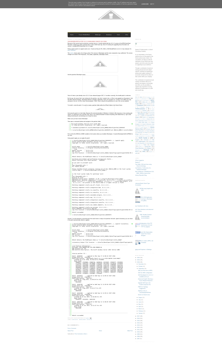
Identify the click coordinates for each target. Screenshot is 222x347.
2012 (138, 327)
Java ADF (145, 112)
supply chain (138, 144)
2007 (138, 338)
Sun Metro (149, 143)
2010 (138, 332)
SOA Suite (143, 138)
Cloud (148, 103)
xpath (151, 151)
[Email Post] (90, 318)
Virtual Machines (139, 148)
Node (139, 119)
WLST (137, 151)
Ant (136, 97)
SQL (153, 139)
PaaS (146, 132)
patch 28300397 (72, 50)
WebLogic (98, 34)
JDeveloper (82, 319)
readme (72, 53)
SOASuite (89, 319)
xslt (136, 153)
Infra (126, 34)
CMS (153, 103)
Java (138, 112)
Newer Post (70, 330)
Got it (152, 4)
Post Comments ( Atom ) (81, 334)
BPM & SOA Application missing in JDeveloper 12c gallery (146, 199)
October (140, 266)
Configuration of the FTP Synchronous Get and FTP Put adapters (146, 225)
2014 (138, 323)
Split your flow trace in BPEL (145, 270)
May (139, 304)
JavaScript (152, 112)
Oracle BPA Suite (143, 122)
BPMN (143, 103)
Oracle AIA (149, 119)
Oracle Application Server (141, 120)
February (140, 311)
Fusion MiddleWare (84, 34)
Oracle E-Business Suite (148, 124)
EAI (153, 105)
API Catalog (148, 97)
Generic (145, 110)
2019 (138, 259)
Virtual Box (148, 146)
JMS (139, 115)
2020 (138, 257)
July (139, 299)
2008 (138, 336)
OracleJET (140, 132)
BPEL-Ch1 (145, 102)
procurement (146, 134)
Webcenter (137, 150)
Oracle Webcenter (139, 130)
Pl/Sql (137, 134)
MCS (144, 117)
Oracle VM (149, 129)
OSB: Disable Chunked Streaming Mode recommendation (145, 216)
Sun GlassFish (141, 143)
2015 (138, 320)
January (140, 313)
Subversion (151, 141)
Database (109, 34)
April (139, 306)
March (140, 308)
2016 (138, 318)
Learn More (145, 4)
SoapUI (137, 139)
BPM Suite (75, 319)
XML (144, 151)
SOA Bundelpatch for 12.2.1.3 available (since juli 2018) (87, 41)
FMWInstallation (140, 109)
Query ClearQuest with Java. (141, 206)
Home (72, 34)
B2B (150, 98)
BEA (141, 100)
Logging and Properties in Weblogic (143, 249)
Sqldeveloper (142, 141)
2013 (138, 325)
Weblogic (147, 150)
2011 (138, 329)
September (141, 268)
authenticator (144, 98)
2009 (138, 334)
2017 (138, 316)
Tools (118, 34)
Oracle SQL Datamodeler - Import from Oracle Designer (146, 233)
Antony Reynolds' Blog (141, 175)
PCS (151, 132)
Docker (149, 105)
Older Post (130, 330)
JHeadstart (151, 114)
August (140, 297)
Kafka (143, 115)
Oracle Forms (141, 125)
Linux (137, 117)
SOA (153, 136)
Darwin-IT (137, 162)
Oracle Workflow (150, 130)
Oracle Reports (144, 127)
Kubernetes (150, 115)
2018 (138, 262)
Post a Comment (72, 328)
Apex (141, 97)
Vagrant (152, 144)
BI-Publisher (146, 100)
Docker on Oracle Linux (144, 294)
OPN (143, 119)
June (139, 302)
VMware (149, 148)
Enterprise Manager (145, 107)
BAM (136, 100)
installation (152, 110)
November (141, 264)
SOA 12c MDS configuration (145, 272)
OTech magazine (139, 160)
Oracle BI (152, 120)
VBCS (140, 146)
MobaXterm (151, 117)
